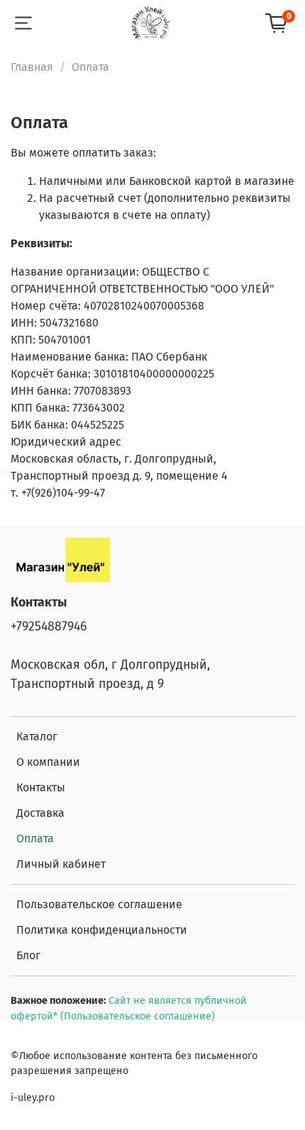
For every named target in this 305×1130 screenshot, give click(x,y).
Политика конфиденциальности (101, 930)
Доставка (40, 813)
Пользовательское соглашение (99, 904)
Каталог (36, 736)
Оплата (35, 838)
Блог (28, 955)
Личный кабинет (61, 864)
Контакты (40, 787)
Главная (32, 67)
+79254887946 (49, 626)
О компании (48, 762)
